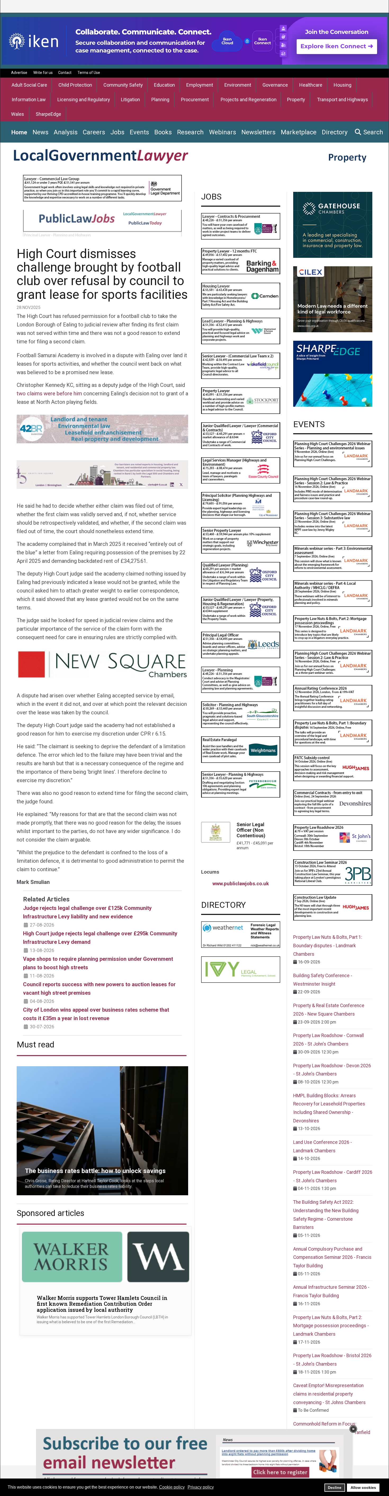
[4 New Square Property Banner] (102, 664)
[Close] (353, 1429)
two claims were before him (49, 393)
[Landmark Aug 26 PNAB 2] (332, 628)
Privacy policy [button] (201, 1487)
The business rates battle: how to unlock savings (62, 1069)
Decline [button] (334, 1487)
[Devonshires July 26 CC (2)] (332, 802)
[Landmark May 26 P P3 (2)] (332, 523)
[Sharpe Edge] (332, 373)
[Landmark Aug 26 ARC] (332, 697)
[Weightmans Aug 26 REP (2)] (240, 749)
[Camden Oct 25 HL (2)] (240, 295)
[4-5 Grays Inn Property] (102, 474)
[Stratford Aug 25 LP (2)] (240, 679)
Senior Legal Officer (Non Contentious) (251, 830)
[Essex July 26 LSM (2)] (240, 470)
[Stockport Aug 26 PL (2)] (240, 400)
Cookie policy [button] (172, 1487)
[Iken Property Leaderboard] (194, 40)
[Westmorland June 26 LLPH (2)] (240, 330)
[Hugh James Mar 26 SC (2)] (332, 767)
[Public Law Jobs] (102, 222)
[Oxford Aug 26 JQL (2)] (240, 609)
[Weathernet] (240, 934)
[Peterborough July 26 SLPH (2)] (240, 784)
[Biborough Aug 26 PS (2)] (240, 504)
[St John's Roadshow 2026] (332, 837)
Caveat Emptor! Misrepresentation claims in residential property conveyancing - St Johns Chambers (329, 1394)
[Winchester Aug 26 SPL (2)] (240, 539)
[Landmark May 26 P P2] (332, 488)
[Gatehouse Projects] (332, 224)
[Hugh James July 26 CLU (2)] (332, 907)
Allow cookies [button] (363, 1487)
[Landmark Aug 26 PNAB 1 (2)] (332, 732)
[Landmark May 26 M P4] (332, 593)
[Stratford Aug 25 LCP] (240, 225)
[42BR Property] (102, 428)
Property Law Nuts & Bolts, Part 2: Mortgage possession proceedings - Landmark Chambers (331, 1326)
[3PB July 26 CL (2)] (332, 872)
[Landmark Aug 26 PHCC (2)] (332, 662)
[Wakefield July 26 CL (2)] (240, 365)
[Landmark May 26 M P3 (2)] (332, 558)
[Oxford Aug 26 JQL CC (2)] (240, 435)
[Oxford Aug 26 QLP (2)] (240, 574)
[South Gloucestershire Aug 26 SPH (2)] (240, 714)
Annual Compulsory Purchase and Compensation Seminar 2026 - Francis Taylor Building (332, 1257)
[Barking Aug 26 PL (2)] (240, 260)
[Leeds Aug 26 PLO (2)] (240, 644)
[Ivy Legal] (240, 969)
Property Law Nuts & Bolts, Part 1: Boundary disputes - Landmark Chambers (327, 946)
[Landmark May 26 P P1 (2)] (332, 453)
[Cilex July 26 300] (332, 299)
